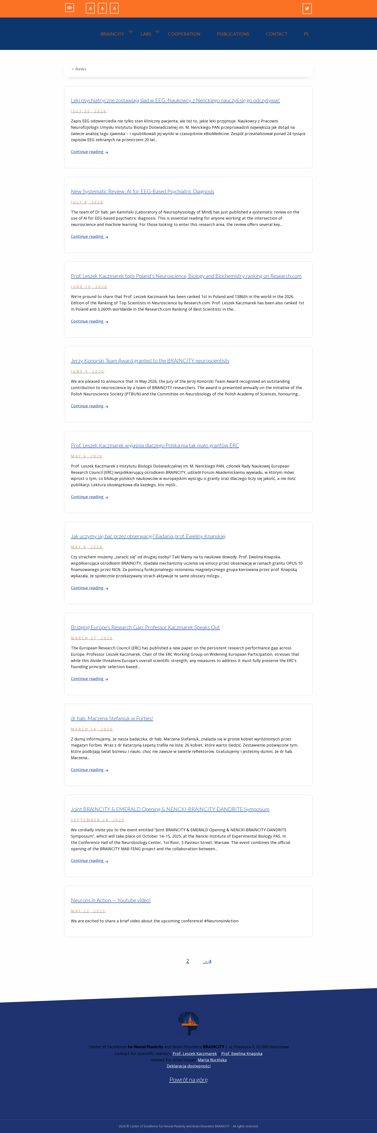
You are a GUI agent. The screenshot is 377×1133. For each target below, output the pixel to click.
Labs (146, 33)
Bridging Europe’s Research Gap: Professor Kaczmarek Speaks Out (145, 627)
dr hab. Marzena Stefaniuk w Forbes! (112, 718)
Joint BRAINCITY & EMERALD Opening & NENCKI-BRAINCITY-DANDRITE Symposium (170, 809)
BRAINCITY (112, 33)
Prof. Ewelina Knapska (241, 1053)
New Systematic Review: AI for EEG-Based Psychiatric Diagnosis (142, 191)
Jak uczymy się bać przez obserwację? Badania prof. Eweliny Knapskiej (148, 536)
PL (306, 33)
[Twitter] (307, 8)
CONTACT (277, 33)
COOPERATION (184, 33)
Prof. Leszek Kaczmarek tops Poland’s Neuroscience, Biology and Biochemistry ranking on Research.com (186, 276)
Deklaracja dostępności (189, 1066)
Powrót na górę (188, 1079)
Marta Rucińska (212, 1059)
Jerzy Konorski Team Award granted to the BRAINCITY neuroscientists (150, 360)
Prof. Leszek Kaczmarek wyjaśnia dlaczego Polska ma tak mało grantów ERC (155, 445)
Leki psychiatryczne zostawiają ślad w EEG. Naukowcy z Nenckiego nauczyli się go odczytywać (175, 100)
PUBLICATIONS (233, 33)
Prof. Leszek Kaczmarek (195, 1053)
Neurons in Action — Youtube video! (111, 900)
